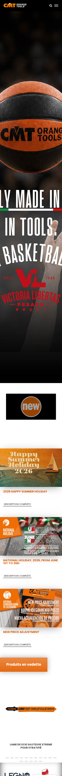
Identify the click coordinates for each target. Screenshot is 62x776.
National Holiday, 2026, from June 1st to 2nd (30, 561)
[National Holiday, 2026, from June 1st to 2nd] (31, 536)
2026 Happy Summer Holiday (25, 491)
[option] (31, 197)
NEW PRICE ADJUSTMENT (21, 632)
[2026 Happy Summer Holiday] (31, 467)
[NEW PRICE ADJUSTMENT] (31, 607)
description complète (17, 504)
